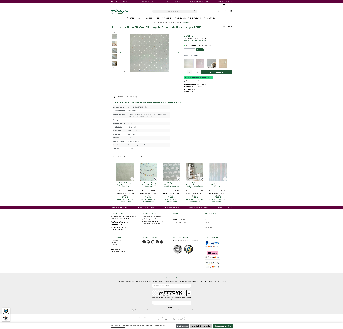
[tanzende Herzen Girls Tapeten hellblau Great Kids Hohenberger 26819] (211, 63)
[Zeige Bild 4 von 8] (148, 70)
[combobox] (172, 11)
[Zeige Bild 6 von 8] (154, 70)
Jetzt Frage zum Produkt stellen (199, 77)
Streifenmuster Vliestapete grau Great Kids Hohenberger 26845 (218, 185)
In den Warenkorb (216, 72)
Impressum (208, 227)
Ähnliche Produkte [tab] (137, 157)
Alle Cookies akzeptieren (223, 326)
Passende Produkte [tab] (120, 157)
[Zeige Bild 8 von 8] (159, 70)
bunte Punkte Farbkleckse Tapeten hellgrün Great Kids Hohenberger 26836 (194, 185)
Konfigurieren (182, 326)
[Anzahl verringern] (185, 72)
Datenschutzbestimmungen (151, 310)
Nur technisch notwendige (201, 326)
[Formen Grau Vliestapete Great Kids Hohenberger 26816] (189, 63)
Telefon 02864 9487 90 (225, 1)
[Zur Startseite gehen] (122, 11)
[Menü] (9, 309)
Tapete (199, 50)
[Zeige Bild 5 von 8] (151, 70)
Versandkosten (166, 318)
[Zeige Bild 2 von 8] (142, 70)
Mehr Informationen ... (118, 327)
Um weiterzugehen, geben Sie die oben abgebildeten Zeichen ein (171, 298)
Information (210, 214)
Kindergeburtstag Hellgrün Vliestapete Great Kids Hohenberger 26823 (148, 185)
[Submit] (188, 286)
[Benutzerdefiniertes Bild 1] (188, 249)
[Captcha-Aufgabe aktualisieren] (189, 293)
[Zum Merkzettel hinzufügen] (132, 179)
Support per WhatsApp (173, 1)
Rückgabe (176, 217)
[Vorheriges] (120, 53)
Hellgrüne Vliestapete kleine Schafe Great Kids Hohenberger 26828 (171, 185)
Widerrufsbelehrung (179, 222)
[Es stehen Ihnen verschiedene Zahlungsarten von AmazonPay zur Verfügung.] (212, 263)
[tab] (118, 97)
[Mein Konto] (225, 11)
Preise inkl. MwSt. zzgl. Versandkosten (195, 40)
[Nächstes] (178, 53)
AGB (206, 219)
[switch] (6, 319)
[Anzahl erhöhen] (193, 72)
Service (176, 214)
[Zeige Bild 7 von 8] (156, 70)
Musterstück (189, 50)
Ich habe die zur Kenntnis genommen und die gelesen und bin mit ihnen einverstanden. (172, 310)
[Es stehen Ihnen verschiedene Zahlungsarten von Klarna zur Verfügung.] (212, 254)
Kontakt (207, 222)
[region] (145, 53)
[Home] (127, 18)
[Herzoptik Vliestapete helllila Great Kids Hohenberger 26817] (200, 63)
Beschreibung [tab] (132, 97)
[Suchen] (195, 11)
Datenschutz (208, 217)
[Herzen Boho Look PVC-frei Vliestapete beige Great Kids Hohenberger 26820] (223, 63)
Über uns (207, 225)
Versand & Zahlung (179, 219)
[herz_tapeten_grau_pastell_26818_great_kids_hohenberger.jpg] (149, 53)
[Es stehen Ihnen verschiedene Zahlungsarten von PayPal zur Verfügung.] (212, 244)
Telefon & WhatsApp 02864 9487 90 (119, 223)
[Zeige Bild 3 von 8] (145, 70)
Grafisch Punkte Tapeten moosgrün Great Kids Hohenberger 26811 (125, 185)
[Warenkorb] (230, 11)
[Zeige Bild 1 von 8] (139, 70)
